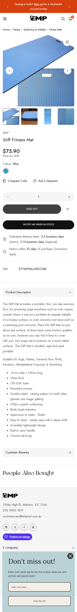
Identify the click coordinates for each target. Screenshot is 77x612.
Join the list (39, 601)
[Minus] (7, 197)
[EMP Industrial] (38, 19)
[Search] (63, 18)
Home (6, 29)
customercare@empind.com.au (22, 516)
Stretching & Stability (35, 29)
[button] (7, 6)
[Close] (70, 555)
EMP (6, 133)
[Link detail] (6, 527)
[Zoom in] (67, 42)
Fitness (16, 29)
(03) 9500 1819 (13, 510)
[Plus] (69, 197)
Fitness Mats (55, 29)
